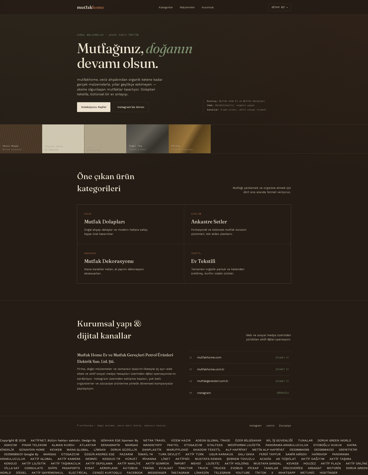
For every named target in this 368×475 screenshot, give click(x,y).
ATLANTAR (88, 445)
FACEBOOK (135, 472)
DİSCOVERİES (293, 468)
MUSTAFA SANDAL (268, 463)
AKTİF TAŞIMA (340, 459)
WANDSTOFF (152, 445)
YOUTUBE (243, 472)
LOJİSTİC (213, 463)
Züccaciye (285, 425)
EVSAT (90, 468)
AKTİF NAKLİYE (129, 463)
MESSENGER (157, 472)
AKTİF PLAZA (331, 463)
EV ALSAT (166, 468)
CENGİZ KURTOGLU (107, 472)
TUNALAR (305, 440)
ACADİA (265, 459)
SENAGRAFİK (110, 445)
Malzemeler (187, 7)
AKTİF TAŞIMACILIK (66, 463)
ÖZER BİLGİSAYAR (248, 440)
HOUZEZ (309, 463)
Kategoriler (166, 7)
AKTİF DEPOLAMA (99, 463)
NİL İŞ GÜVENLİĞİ (279, 440)
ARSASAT (315, 468)
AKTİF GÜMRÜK (157, 463)
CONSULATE (34, 468)
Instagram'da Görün (130, 107)
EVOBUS (237, 468)
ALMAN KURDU (63, 445)
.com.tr (270, 425)
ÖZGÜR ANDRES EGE (99, 454)
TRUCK (203, 468)
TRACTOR (185, 468)
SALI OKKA (246, 454)
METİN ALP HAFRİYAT (268, 449)
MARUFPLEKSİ (177, 449)
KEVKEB (56, 449)
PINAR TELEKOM (34, 445)
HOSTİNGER (328, 472)
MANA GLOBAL (78, 449)
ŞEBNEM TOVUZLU (241, 459)
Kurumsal (208, 7)
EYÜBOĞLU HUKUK (327, 445)
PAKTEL (173, 445)
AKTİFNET (38, 440)
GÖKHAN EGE (111, 440)
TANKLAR (271, 468)
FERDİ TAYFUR (270, 454)
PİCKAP (253, 468)
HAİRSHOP (319, 454)
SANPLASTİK (152, 449)
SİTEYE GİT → (280, 7)
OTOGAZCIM (193, 445)
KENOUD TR (111, 459)
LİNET (165, 459)
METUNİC (307, 472)
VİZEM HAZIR (181, 440)
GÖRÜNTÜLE (283, 392)
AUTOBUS (130, 468)
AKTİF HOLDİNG (237, 463)
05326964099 (299, 449)
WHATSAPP (286, 472)
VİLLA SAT (12, 468)
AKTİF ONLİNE (356, 463)
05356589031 (13, 454)
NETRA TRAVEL (154, 440)
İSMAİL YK (145, 454)
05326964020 (324, 449)
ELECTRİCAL (78, 472)
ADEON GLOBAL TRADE (213, 440)
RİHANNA (149, 459)
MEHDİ (196, 463)
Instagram (255, 425)
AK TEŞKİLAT (286, 459)
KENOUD (10, 463)
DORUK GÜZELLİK (124, 449)
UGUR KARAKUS (221, 454)
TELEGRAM (222, 472)
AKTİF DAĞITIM (312, 459)
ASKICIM (10, 445)
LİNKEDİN (201, 472)
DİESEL (21, 472)
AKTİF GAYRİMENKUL (48, 472)
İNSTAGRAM (180, 472)
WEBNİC (91, 459)
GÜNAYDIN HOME (32, 449)
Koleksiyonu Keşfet (93, 107)
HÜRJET (131, 459)
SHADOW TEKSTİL (207, 449)
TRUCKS (219, 468)
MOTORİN (334, 468)
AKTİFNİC (182, 459)
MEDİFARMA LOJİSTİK (244, 445)
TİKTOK (260, 472)
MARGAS (131, 445)
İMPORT (180, 463)
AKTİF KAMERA (69, 459)
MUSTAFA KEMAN (208, 459)
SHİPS (52, 468)
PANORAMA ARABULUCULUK (286, 445)
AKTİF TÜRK (194, 454)
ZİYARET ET (282, 357)
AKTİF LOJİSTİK (34, 463)
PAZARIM (126, 454)
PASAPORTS (71, 468)
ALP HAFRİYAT (236, 449)
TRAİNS (148, 468)
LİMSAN (100, 449)
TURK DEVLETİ (169, 454)
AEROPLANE (109, 468)
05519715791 (348, 449)
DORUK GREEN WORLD (334, 440)
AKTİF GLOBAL (41, 459)
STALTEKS (215, 445)
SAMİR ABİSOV (296, 454)
